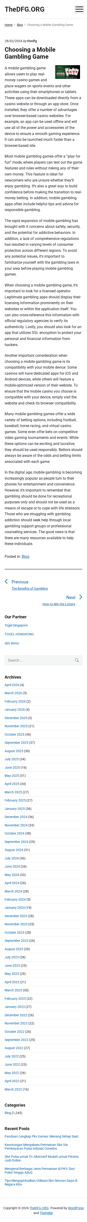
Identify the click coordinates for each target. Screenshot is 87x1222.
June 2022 (12, 1064)
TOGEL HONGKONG (19, 634)
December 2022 (16, 1015)
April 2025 (12, 784)
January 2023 (15, 1007)
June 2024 (12, 866)
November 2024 (16, 825)
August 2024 (14, 850)
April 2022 (12, 1081)
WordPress (76, 1208)
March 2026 (13, 693)
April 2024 (12, 883)
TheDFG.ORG (39, 1208)
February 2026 (15, 701)
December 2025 (16, 718)
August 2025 (14, 751)
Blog (25, 556)
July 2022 (12, 1056)
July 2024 (12, 858)
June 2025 (12, 767)
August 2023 (14, 949)
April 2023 (12, 982)
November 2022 (16, 1023)
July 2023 (12, 957)
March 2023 (13, 990)
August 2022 (14, 1048)
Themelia (46, 1213)
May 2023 (12, 974)
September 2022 (16, 1040)
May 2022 (12, 1073)
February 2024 (15, 899)
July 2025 (12, 759)
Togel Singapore (16, 625)
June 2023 (12, 965)
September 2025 (16, 742)
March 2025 (13, 792)
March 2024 (13, 891)
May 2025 (12, 776)
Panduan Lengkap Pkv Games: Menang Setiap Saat (41, 1136)
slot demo (12, 643)
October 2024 (14, 833)
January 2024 (15, 907)
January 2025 (15, 809)
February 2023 (15, 998)
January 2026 (15, 709)
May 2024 (12, 875)
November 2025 (16, 726)
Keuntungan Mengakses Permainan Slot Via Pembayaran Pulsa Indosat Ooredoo (36, 1146)
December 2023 (16, 916)
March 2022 (13, 1089)
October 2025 (14, 734)
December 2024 (16, 817)
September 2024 (16, 842)
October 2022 (14, 1031)
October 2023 (14, 932)
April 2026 (12, 685)
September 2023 (16, 941)
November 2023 (16, 924)
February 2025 (15, 800)
